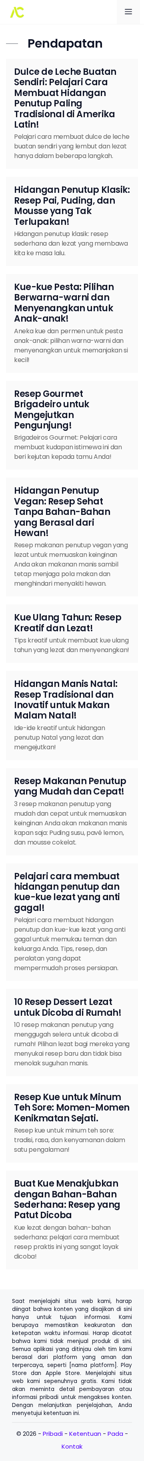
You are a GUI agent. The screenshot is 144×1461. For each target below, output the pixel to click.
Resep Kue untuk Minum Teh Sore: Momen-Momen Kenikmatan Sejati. (72, 1108)
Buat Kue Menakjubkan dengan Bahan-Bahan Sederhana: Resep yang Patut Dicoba (67, 1199)
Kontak (72, 1446)
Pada (115, 1433)
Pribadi (53, 1433)
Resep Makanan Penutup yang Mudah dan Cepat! (70, 786)
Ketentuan (85, 1433)
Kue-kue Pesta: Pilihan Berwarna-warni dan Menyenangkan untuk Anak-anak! (64, 303)
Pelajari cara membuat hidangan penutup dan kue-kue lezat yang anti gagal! (67, 892)
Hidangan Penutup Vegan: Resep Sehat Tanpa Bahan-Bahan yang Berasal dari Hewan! (62, 511)
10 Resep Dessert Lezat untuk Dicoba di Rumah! (67, 1007)
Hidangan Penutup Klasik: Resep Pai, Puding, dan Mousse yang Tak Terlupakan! (72, 206)
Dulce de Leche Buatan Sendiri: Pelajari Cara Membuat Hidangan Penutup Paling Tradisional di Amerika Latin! (65, 98)
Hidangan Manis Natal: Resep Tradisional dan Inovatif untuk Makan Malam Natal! (66, 700)
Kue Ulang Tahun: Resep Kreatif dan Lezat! (67, 622)
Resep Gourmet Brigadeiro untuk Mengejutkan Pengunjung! (51, 410)
